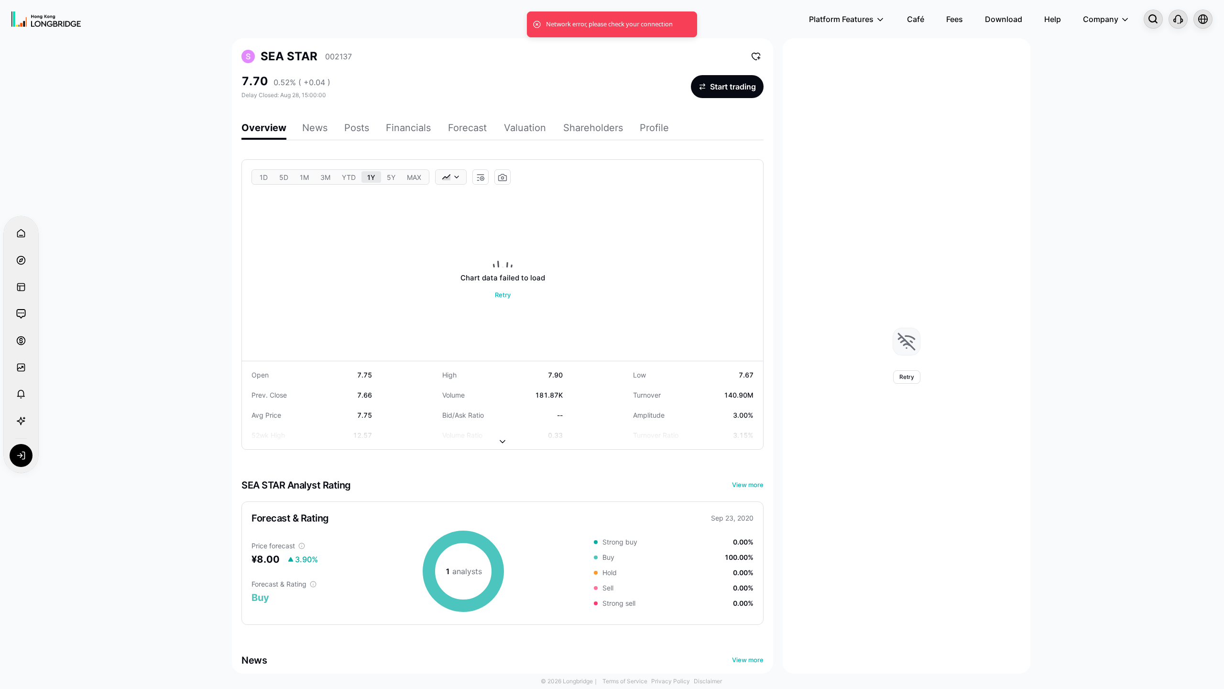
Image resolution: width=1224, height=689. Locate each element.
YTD (349, 177)
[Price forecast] (301, 546)
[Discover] (21, 260)
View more (748, 485)
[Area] (451, 177)
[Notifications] (21, 394)
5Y (391, 177)
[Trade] (21, 340)
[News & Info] (21, 287)
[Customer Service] (1178, 19)
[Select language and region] (1203, 19)
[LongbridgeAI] (21, 421)
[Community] (21, 313)
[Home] (46, 19)
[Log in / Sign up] (21, 455)
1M (304, 177)
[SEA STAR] (248, 56)
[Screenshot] (502, 177)
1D (264, 177)
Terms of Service (624, 681)
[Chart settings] (480, 177)
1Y (371, 177)
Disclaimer (708, 681)
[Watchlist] (21, 367)
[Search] (1153, 19)
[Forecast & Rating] (313, 584)
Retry (503, 295)
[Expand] (502, 434)
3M (325, 177)
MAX (414, 177)
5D (283, 177)
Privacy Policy (670, 681)
